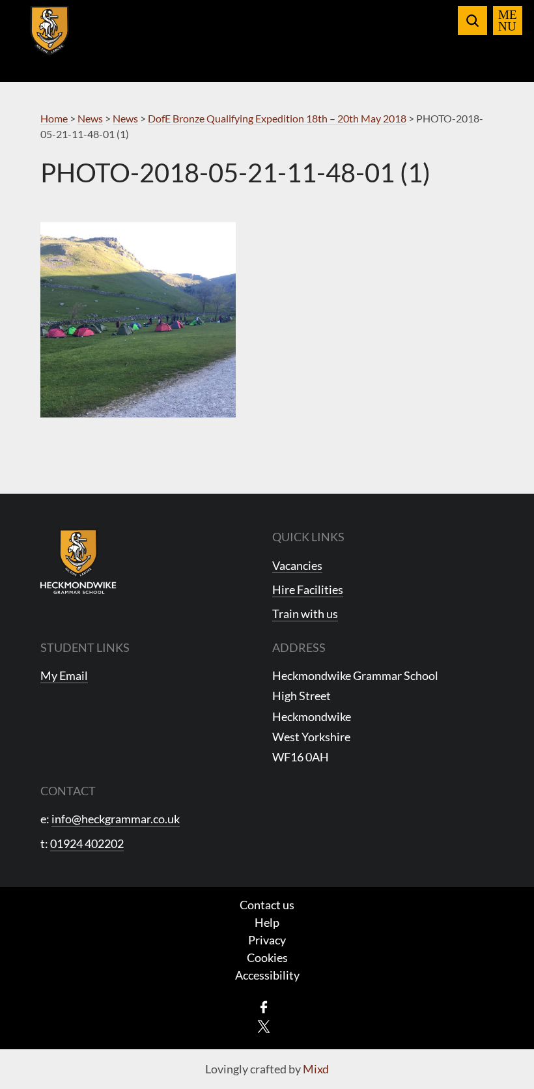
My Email (64, 675)
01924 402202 (87, 843)
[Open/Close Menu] (507, 20)
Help (267, 922)
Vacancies (297, 565)
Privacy (267, 940)
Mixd (316, 1069)
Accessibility (267, 975)
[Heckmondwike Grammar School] (50, 38)
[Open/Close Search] (472, 20)
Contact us (267, 905)
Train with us (305, 613)
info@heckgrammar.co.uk (115, 819)
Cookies (267, 957)
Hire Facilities (307, 589)
